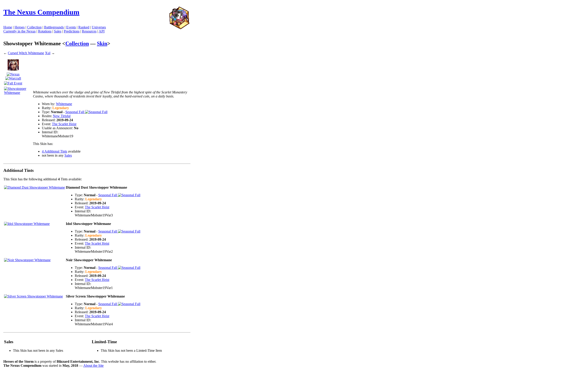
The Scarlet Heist (64, 124)
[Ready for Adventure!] (179, 28)
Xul (47, 53)
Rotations (44, 31)
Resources (89, 31)
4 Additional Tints (54, 151)
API (102, 31)
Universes (99, 27)
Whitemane (64, 104)
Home (7, 27)
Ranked (83, 27)
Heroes (20, 27)
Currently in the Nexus (19, 31)
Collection (77, 43)
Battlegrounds (54, 27)
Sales (57, 31)
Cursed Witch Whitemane (26, 53)
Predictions (71, 31)
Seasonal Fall (75, 112)
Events (71, 27)
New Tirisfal (62, 116)
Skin (102, 43)
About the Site (93, 365)
